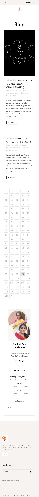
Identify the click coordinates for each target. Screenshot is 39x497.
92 (17, 270)
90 (6, 270)
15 (6, 204)
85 (6, 265)
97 (17, 274)
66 (12, 248)
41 (12, 226)
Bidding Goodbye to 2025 (19, 377)
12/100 (19, 383)
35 (6, 222)
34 (28, 217)
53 (23, 235)
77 (17, 256)
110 (6, 287)
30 (6, 217)
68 (23, 248)
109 (28, 283)
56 (12, 239)
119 (28, 291)
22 (17, 208)
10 (6, 200)
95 (6, 274)
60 (6, 243)
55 (6, 239)
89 (28, 265)
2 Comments (23, 148)
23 (23, 208)
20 (6, 208)
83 (23, 261)
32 (17, 217)
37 (17, 222)
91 (12, 270)
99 (28, 274)
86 (12, 265)
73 (23, 252)
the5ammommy (12, 93)
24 (28, 208)
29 (28, 213)
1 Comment (23, 93)
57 (17, 239)
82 (17, 261)
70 (6, 252)
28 (23, 213)
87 (17, 265)
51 (12, 235)
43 (23, 226)
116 (11, 291)
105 (6, 283)
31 (12, 217)
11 (12, 200)
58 (23, 239)
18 (23, 204)
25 (6, 213)
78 (23, 256)
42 (17, 226)
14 (28, 200)
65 (6, 248)
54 (28, 235)
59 (28, 239)
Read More (12, 122)
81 (12, 261)
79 (28, 256)
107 (17, 283)
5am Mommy (27, 495)
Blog (22, 90)
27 (17, 213)
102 (17, 278)
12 (17, 200)
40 (6, 226)
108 (22, 283)
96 (12, 274)
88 (23, 265)
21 (12, 208)
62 (17, 243)
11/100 (19, 390)
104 (28, 278)
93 (23, 270)
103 (22, 278)
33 (23, 217)
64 (28, 243)
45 (6, 230)
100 (6, 278)
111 (11, 287)
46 (12, 230)
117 (17, 291)
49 (28, 230)
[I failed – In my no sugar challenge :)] (19, 53)
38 (23, 222)
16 (12, 204)
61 (12, 243)
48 (23, 230)
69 (28, 248)
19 (28, 204)
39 (28, 222)
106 (11, 283)
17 (17, 204)
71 (12, 252)
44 (28, 226)
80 (6, 261)
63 (23, 243)
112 (17, 287)
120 (6, 296)
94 (28, 270)
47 (17, 230)
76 (12, 256)
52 (17, 235)
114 (28, 287)
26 (12, 213)
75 (6, 256)
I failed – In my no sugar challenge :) (19, 84)
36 (12, 222)
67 (17, 248)
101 (11, 278)
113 (22, 287)
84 (28, 261)
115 (6, 291)
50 (6, 235)
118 (22, 291)
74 (28, 252)
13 (23, 200)
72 (17, 252)
